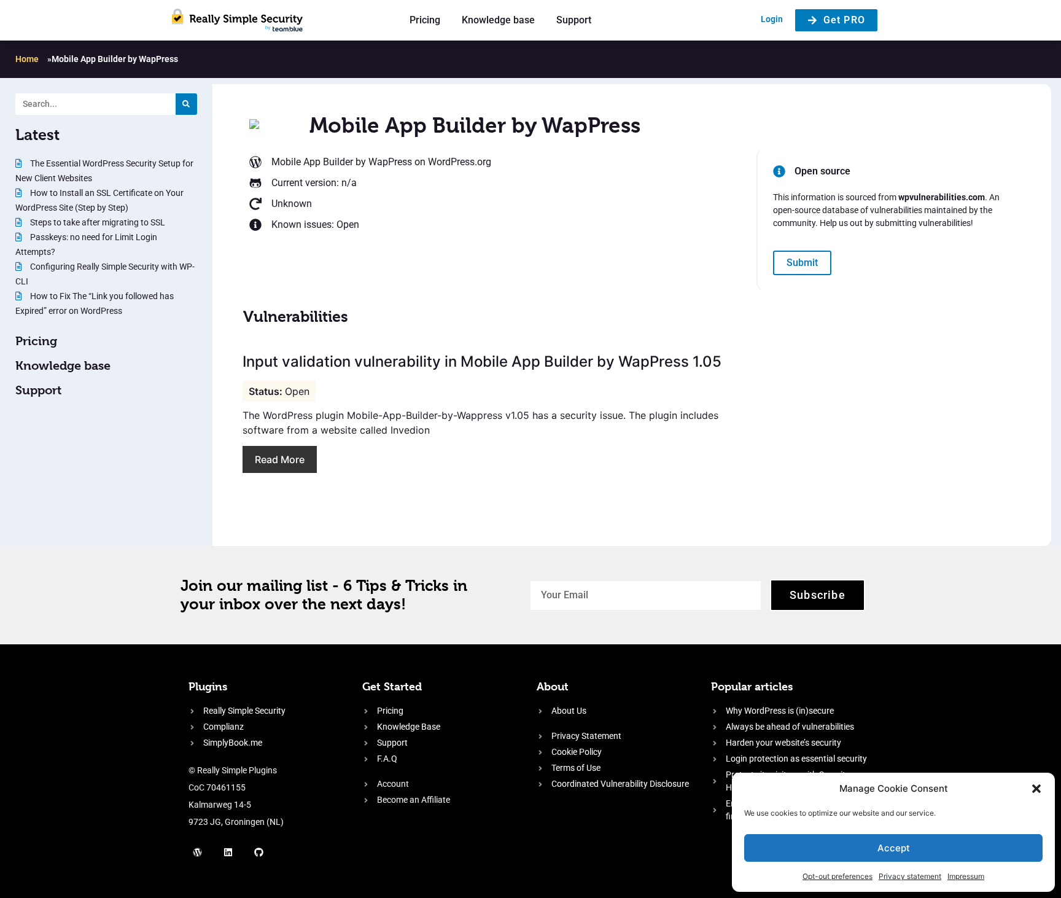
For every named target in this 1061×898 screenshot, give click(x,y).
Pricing (425, 20)
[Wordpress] (197, 852)
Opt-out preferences (838, 876)
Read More (280, 459)
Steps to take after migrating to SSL (96, 222)
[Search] (186, 104)
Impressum (965, 876)
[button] (1036, 789)
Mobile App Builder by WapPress (341, 162)
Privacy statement (910, 876)
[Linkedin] (228, 852)
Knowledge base (498, 20)
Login (772, 19)
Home (27, 59)
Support (573, 20)
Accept (893, 848)
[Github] (259, 852)
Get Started (392, 686)
